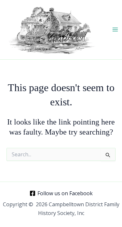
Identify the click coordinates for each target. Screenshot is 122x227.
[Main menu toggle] (115, 29)
